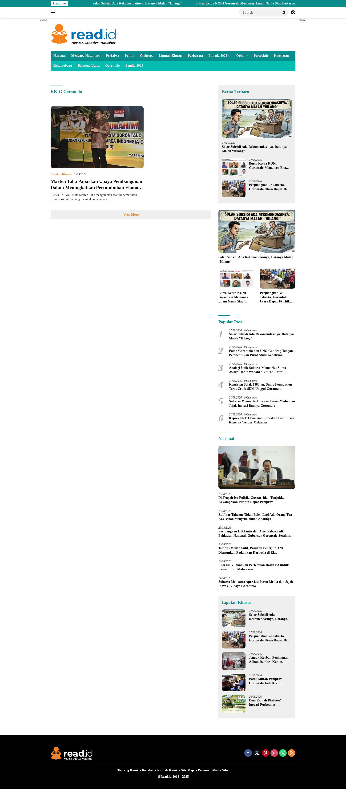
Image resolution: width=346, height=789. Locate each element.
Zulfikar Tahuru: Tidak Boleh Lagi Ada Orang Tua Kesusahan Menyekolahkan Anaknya (255, 517)
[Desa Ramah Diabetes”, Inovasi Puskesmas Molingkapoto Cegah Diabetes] (233, 704)
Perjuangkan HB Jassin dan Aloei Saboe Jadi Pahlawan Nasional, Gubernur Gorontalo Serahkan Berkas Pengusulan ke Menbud (255, 534)
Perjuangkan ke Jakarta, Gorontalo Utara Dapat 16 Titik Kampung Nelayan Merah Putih (268, 187)
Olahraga (146, 55)
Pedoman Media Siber (214, 770)
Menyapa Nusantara (85, 55)
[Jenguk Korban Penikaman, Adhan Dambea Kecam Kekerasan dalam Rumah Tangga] (233, 661)
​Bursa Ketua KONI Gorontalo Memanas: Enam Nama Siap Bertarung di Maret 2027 (234, 3)
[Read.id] (84, 34)
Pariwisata (195, 55)
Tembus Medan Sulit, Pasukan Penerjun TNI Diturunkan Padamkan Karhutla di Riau (250, 550)
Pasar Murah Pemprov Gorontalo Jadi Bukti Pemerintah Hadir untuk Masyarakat (267, 681)
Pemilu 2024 (134, 65)
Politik (129, 55)
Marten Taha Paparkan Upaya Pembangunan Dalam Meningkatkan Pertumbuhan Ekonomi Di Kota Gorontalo (97, 187)
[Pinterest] (265, 753)
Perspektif (261, 55)
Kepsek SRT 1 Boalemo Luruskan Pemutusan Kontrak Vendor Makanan (261, 420)
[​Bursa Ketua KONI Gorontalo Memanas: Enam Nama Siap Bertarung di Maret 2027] (233, 167)
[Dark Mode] (293, 12)
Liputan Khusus (170, 55)
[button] (283, 12)
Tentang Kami (127, 770)
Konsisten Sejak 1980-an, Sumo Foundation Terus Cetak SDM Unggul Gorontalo (260, 386)
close (43, 20)
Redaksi (147, 770)
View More (131, 214)
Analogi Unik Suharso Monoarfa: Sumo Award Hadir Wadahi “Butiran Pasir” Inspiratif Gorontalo (257, 370)
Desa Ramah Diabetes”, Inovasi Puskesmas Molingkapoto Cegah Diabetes (265, 703)
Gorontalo (112, 65)
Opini (240, 55)
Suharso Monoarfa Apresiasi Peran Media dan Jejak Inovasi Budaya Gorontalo (262, 403)
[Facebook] (248, 753)
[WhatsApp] (283, 753)
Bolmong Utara (89, 65)
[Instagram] (274, 753)
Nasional (59, 55)
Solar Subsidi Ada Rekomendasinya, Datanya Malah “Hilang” (114, 3)
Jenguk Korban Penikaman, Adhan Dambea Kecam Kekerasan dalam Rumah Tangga (269, 660)
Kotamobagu (62, 65)
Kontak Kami (167, 770)
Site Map (187, 770)
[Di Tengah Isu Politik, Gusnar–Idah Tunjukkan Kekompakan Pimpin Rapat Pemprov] (256, 467)
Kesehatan (281, 55)
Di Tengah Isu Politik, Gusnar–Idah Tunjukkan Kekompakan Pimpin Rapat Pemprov (252, 500)
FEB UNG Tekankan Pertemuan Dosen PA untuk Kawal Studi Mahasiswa (253, 567)
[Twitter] (257, 753)
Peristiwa (112, 55)
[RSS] (291, 753)
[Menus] (54, 12)
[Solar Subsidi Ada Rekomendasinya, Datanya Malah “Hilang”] (257, 118)
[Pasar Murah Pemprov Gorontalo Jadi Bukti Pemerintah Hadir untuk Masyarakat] (233, 682)
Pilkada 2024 (218, 55)
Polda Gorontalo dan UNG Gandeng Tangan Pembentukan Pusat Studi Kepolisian (261, 353)
